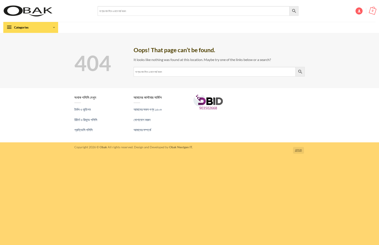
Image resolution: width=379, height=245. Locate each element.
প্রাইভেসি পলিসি (83, 130)
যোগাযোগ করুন (142, 120)
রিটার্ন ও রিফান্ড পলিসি (85, 120)
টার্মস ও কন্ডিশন (82, 109)
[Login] (359, 11)
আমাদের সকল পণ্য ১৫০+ (148, 109)
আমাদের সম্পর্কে (142, 130)
